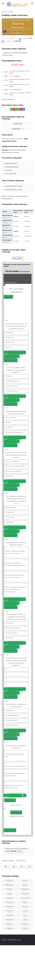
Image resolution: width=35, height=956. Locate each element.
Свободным (10, 710)
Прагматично (25, 893)
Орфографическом (13, 381)
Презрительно (9, 906)
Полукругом (9, 910)
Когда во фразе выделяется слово (14, 755)
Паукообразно (25, 897)
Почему (9, 893)
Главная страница (8, 11)
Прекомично (9, 902)
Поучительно (25, 923)
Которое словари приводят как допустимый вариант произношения (15, 589)
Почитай (25, 910)
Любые (8, 422)
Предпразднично (9, 884)
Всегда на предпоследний (15, 466)
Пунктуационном (12, 391)
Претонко (25, 880)
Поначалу (25, 928)
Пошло (25, 919)
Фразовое (9, 332)
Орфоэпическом (12, 386)
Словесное (10, 337)
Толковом (9, 376)
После (25, 915)
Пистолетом (9, 919)
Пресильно (25, 906)
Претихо (25, 884)
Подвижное (10, 512)
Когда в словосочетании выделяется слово (13, 787)
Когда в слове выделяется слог (15, 766)
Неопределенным (12, 715)
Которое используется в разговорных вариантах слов (14, 564)
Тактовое (9, 347)
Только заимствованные (14, 432)
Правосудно (9, 923)
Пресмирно (9, 880)
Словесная (9, 623)
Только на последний (13, 471)
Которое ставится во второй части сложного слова (14, 552)
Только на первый (12, 461)
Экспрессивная (11, 633)
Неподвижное (11, 507)
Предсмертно (9, 915)
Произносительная (12, 628)
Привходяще (9, 928)
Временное (10, 522)
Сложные (9, 427)
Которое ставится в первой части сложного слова (14, 576)
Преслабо (9, 889)
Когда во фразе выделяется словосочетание (14, 775)
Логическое (10, 342)
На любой (9, 476)
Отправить (10, 830)
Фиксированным (12, 725)
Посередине (9, 897)
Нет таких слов (11, 417)
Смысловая (10, 638)
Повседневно (25, 889)
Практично (25, 902)
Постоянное (10, 517)
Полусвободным (12, 720)
